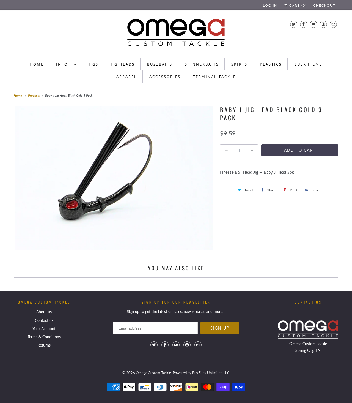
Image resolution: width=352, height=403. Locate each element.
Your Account (44, 328)
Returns (44, 345)
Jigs (93, 64)
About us (44, 311)
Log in (270, 5)
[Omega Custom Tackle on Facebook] (303, 24)
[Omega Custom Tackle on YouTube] (313, 24)
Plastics (271, 64)
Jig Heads (123, 64)
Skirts (239, 64)
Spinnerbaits (202, 64)
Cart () (297, 5)
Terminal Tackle (214, 76)
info (63, 64)
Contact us (44, 320)
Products (34, 95)
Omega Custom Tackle (153, 373)
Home (37, 64)
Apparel (126, 76)
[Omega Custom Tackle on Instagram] (323, 24)
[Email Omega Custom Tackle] (333, 24)
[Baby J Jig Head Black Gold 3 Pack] (114, 178)
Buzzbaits (159, 64)
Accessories (165, 76)
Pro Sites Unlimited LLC (211, 373)
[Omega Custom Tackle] (176, 35)
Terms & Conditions (44, 336)
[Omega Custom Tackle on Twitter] (293, 24)
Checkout (324, 5)
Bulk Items (308, 64)
